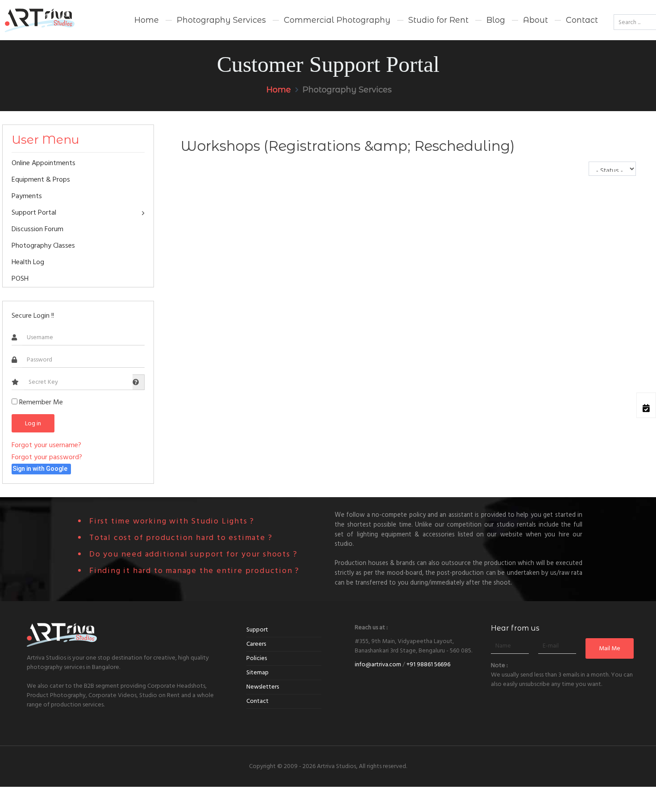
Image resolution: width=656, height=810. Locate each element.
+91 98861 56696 (428, 664)
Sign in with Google (39, 468)
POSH (20, 278)
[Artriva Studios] (49, 20)
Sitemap (257, 672)
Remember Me (40, 402)
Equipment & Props (41, 179)
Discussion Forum (37, 229)
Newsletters (262, 686)
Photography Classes (43, 245)
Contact (257, 701)
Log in (33, 423)
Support (257, 629)
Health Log (28, 262)
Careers (256, 644)
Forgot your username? (46, 445)
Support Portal (34, 212)
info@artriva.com (378, 664)
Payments (27, 196)
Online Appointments (43, 163)
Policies (256, 658)
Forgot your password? (47, 457)
